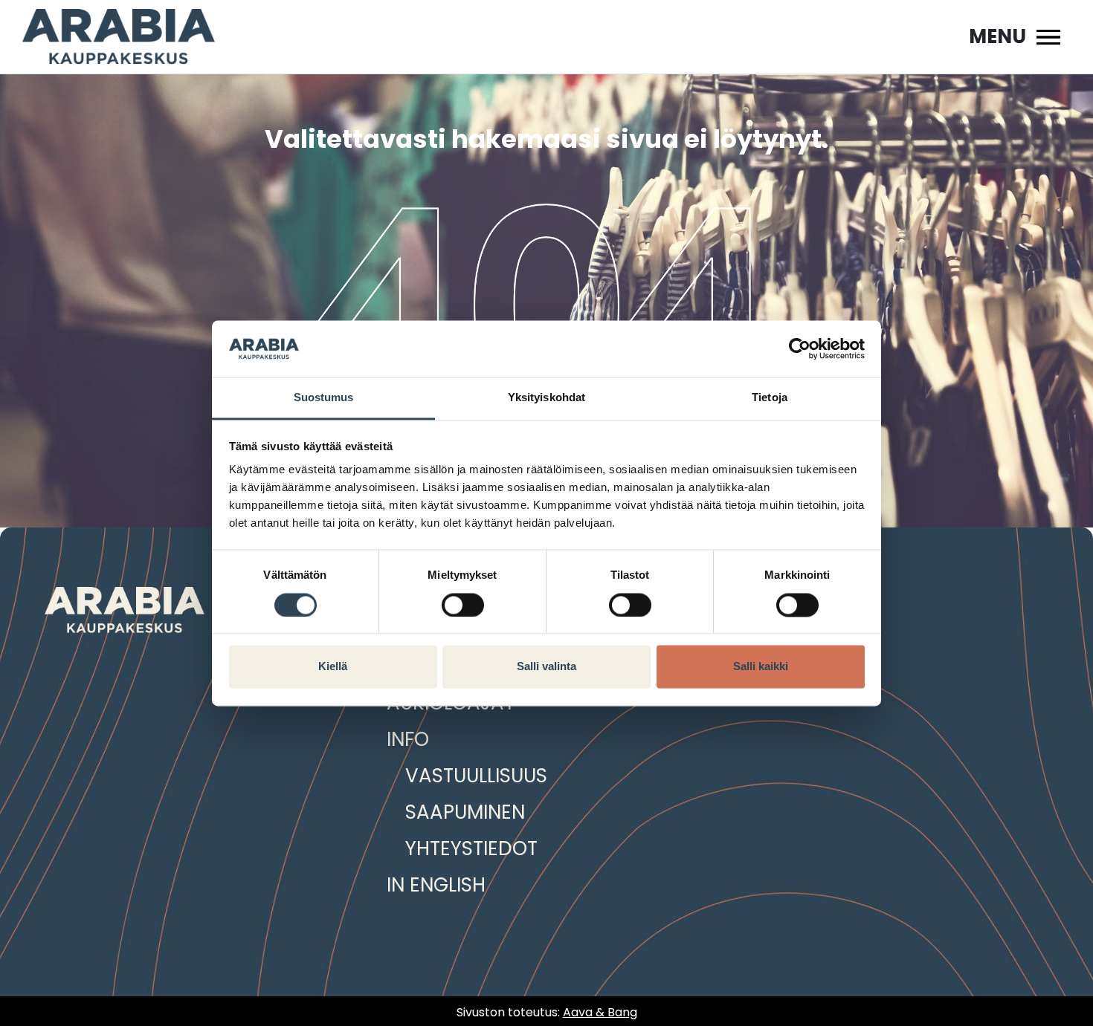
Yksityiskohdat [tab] (546, 398)
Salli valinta (546, 666)
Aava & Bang (600, 1012)
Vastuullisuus (476, 775)
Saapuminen (465, 812)
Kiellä (332, 666)
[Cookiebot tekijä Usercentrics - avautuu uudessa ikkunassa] (800, 348)
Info (408, 739)
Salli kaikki (760, 666)
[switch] (463, 605)
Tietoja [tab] (769, 398)
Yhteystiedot (471, 848)
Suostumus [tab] (324, 398)
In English (436, 884)
